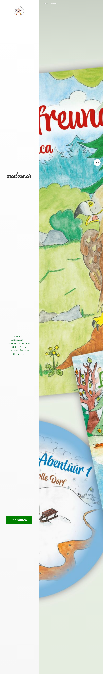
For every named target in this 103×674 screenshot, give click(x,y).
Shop (46, 3)
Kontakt (54, 3)
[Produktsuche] (97, 162)
